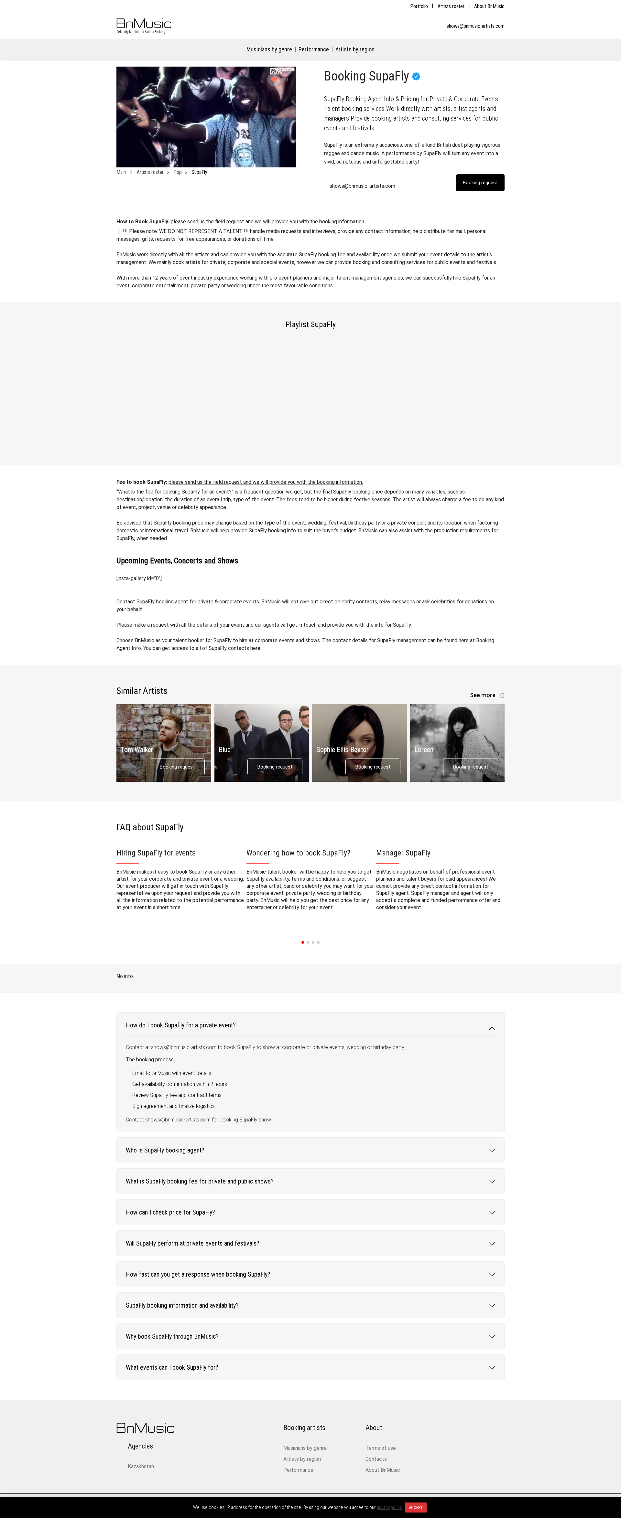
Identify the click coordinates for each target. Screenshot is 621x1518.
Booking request (177, 767)
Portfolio (419, 6)
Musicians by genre (269, 49)
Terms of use (380, 1448)
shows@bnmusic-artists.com (476, 26)
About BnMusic (489, 6)
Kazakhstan (141, 1466)
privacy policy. (389, 1507)
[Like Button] (273, 79)
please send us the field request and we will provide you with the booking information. (268, 221)
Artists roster (451, 6)
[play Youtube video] (206, 117)
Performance (314, 49)
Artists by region (355, 49)
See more (483, 695)
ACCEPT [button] (416, 1507)
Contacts (376, 1459)
